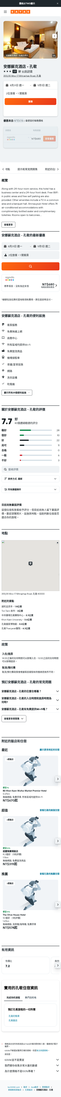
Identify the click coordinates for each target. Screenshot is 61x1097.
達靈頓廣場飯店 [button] (10, 851)
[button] (57, 3)
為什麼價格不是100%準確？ (20, 1071)
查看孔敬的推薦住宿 (49, 873)
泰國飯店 (46, 1087)
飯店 (25, 1087)
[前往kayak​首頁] (20, 12)
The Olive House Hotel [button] (14, 914)
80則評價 (27, 71)
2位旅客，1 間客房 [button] (16, 93)
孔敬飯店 (13, 1020)
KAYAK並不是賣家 (14, 1059)
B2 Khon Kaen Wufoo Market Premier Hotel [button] (25, 790)
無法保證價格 (42, 1050)
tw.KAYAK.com (14, 1087)
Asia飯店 (34, 1087)
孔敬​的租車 (14, 1016)
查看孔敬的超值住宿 (49, 810)
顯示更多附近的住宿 (49, 749)
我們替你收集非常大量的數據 (21, 1065)
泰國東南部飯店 (14, 1090)
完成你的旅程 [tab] (13, 997)
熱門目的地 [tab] (30, 997)
